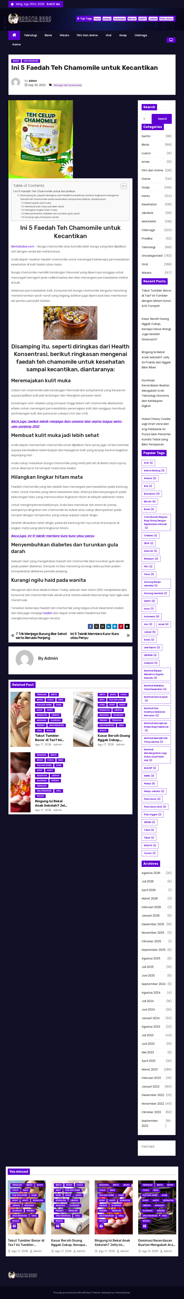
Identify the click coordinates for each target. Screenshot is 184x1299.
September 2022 (150, 1123)
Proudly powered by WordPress (72, 1292)
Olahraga (141, 35)
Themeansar (122, 1292)
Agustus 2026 (151, 873)
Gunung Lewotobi (155, 593)
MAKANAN (41, 720)
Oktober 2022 (151, 1112)
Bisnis (48, 35)
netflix (149, 775)
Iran (148, 624)
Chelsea (150, 535)
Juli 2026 (148, 881)
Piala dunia (166, 18)
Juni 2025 (148, 975)
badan (47, 613)
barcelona (152, 493)
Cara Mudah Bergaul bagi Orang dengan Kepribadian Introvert (155, 522)
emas (60, 699)
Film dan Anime (87, 35)
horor (97, 18)
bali (148, 486)
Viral (108, 35)
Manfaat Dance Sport (155, 698)
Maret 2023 (150, 1069)
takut (149, 829)
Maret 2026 (150, 898)
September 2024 (154, 984)
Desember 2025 (153, 924)
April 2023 (148, 1061)
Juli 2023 (147, 1035)
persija (107, 18)
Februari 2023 (151, 1078)
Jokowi (153, 18)
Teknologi (30, 35)
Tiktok (149, 837)
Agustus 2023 (151, 1027)
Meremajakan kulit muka (38, 203)
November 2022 (153, 1104)
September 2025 (153, 950)
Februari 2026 (151, 907)
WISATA (150, 845)
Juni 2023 (148, 1044)
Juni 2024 (148, 1009)
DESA (148, 543)
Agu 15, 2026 (150, 1251)
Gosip (123, 35)
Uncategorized (31, 61)
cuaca (50, 699)
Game (16, 44)
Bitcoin (132, 18)
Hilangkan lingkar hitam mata (41, 210)
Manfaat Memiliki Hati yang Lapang (155, 740)
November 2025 (153, 933)
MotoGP (150, 768)
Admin (33, 80)
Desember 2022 (153, 1095)
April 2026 (149, 890)
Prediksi (41, 725)
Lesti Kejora (152, 647)
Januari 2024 (151, 1018)
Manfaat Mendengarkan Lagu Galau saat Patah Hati (155, 755)
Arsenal (150, 478)
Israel (163, 624)
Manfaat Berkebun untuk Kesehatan (155, 687)
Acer (148, 462)
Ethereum (151, 558)
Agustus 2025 (151, 958)
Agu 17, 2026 (43, 744)
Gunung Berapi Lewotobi (152, 583)
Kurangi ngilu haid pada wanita (42, 217)
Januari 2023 (150, 1086)
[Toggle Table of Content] (122, 186)
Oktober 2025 (151, 941)
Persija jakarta (154, 791)
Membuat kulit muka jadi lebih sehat (44, 206)
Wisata (64, 35)
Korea (149, 639)
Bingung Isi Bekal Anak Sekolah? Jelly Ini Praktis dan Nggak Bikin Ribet (113, 1247)
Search (162, 119)
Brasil (149, 509)
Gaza (149, 574)
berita (54, 694)
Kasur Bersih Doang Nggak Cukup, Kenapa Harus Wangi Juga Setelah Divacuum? (156, 329)
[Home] (14, 35)
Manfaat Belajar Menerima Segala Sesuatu (154, 674)
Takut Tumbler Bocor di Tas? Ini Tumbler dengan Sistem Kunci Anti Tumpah (26, 1247)
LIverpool (150, 662)
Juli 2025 (148, 967)
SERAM (149, 822)
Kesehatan (42, 715)
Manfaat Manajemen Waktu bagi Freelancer (156, 727)
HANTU (142, 18)
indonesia (119, 18)
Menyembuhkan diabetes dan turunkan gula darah (52, 213)
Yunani (150, 853)
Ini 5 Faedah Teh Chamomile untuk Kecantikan (45, 191)
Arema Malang (154, 470)
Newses (106, 1292)
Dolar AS (150, 550)
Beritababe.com (22, 246)
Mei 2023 (148, 1052)
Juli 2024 (148, 1001)
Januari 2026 (151, 916)
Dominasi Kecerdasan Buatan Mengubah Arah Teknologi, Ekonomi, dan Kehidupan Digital (157, 1247)
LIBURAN (55, 715)
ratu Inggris (152, 814)
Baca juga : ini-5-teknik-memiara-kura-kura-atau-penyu (52, 536)
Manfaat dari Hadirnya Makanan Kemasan (154, 712)
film (148, 566)
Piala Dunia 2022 (155, 806)
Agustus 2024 (151, 993)
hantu (50, 710)
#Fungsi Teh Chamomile (67, 85)
